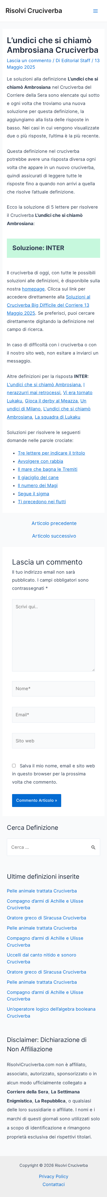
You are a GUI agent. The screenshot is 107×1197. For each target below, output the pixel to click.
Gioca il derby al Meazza (51, 400)
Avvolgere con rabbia (40, 461)
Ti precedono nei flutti (42, 501)
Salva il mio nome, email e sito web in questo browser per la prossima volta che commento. (53, 774)
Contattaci (54, 1184)
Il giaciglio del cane (38, 477)
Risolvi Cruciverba (33, 11)
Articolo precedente (54, 523)
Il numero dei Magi (38, 485)
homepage (33, 289)
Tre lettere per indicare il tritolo (51, 453)
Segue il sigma (33, 493)
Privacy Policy (53, 1176)
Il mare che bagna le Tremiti (47, 469)
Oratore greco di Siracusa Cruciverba (46, 917)
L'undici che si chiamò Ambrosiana (44, 384)
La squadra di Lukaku (57, 417)
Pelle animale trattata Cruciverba (42, 891)
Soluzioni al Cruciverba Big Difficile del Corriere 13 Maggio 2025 (48, 305)
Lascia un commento (29, 60)
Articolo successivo (54, 535)
